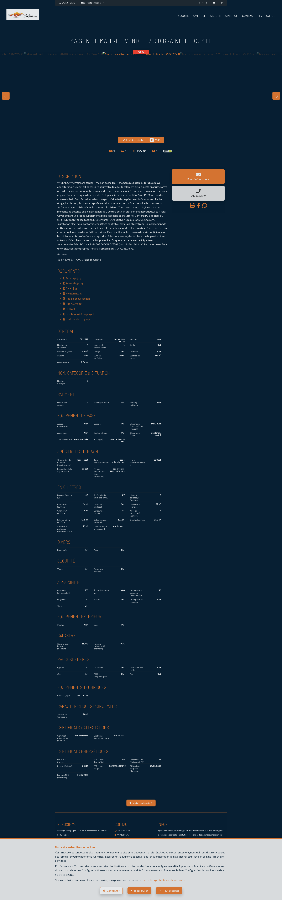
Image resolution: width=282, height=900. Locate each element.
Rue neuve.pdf (74, 303)
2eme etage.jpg (74, 283)
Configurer (113, 890)
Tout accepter (171, 890)
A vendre (199, 15)
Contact (248, 15)
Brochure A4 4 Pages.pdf (79, 314)
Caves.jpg (71, 288)
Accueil (183, 15)
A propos (231, 15)
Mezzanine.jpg (73, 293)
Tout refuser (141, 890)
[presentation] (6, 96)
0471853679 (124, 830)
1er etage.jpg (73, 278)
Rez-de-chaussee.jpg (77, 298)
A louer (215, 15)
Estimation (267, 15)
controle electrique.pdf (78, 319)
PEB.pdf (70, 308)
